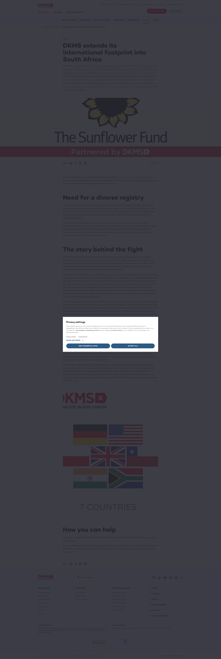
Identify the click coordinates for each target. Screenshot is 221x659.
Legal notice (82, 336)
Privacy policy (71, 336)
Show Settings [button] (73, 340)
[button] (88, 346)
